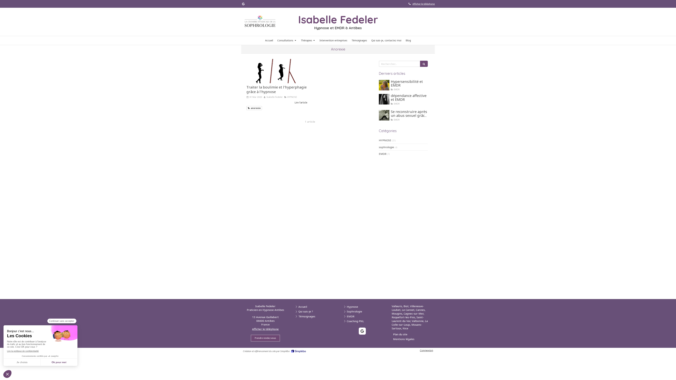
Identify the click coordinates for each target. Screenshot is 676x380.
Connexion (426, 350)
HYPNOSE (385, 140)
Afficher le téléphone (423, 3)
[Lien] (260, 21)
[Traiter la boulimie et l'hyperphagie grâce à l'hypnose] (276, 71)
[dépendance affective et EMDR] (384, 99)
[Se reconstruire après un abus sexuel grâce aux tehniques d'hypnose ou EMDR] (384, 115)
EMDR (382, 154)
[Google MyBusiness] (243, 5)
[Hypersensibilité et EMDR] (384, 85)
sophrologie (386, 147)
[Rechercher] (424, 64)
